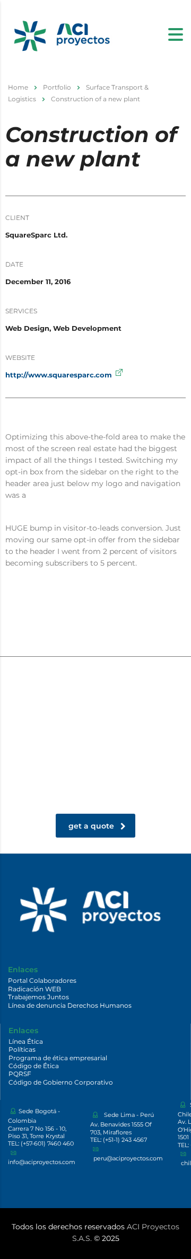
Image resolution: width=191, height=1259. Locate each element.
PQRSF (19, 1074)
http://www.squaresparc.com (58, 375)
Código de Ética (33, 1066)
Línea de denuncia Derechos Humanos (70, 1005)
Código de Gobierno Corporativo (60, 1082)
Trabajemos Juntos (38, 997)
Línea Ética (25, 1041)
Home (18, 87)
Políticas (22, 1049)
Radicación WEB (34, 989)
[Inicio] (61, 33)
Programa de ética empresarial (57, 1058)
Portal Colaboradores (42, 980)
